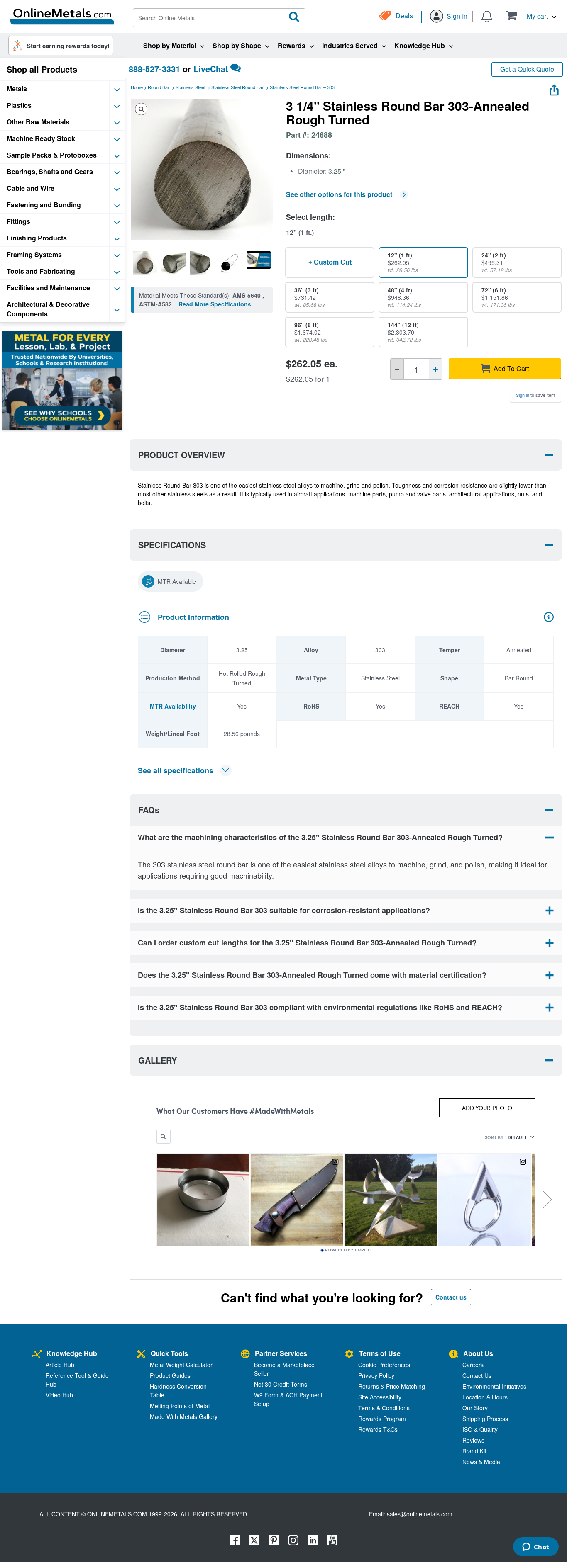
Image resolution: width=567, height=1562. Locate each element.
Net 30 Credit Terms (280, 1384)
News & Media (481, 1462)
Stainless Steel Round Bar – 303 (302, 87)
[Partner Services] (245, 1354)
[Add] (435, 369)
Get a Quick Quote (527, 69)
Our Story (475, 1408)
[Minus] (397, 369)
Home (137, 87)
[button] (531, 15)
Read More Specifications (214, 304)
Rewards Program (382, 1418)
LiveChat (210, 69)
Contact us (451, 1297)
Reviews (473, 1440)
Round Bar (158, 87)
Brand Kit (474, 1451)
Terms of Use (380, 1353)
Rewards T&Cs (378, 1429)
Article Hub (60, 1364)
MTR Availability (173, 706)
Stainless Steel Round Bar (237, 87)
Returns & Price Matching (391, 1386)
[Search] (294, 17)
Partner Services (281, 1353)
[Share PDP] (554, 88)
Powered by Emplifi (348, 1250)
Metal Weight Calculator (181, 1364)
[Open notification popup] (487, 16)
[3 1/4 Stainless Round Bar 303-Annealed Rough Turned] (145, 263)
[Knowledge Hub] (37, 1354)
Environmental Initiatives (494, 1386)
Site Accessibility (379, 1397)
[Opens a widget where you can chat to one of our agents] (536, 1547)
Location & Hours (485, 1397)
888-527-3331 (154, 69)
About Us (478, 1353)
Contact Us (476, 1375)
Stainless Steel (190, 87)
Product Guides (170, 1375)
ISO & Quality (480, 1429)
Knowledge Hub (71, 1353)
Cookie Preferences (384, 1364)
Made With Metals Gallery (184, 1416)
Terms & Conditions (384, 1408)
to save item (535, 394)
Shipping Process (485, 1418)
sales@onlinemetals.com (419, 1514)
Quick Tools (169, 1353)
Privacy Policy (376, 1375)
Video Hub (59, 1395)
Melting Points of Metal (180, 1406)
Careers (473, 1364)
